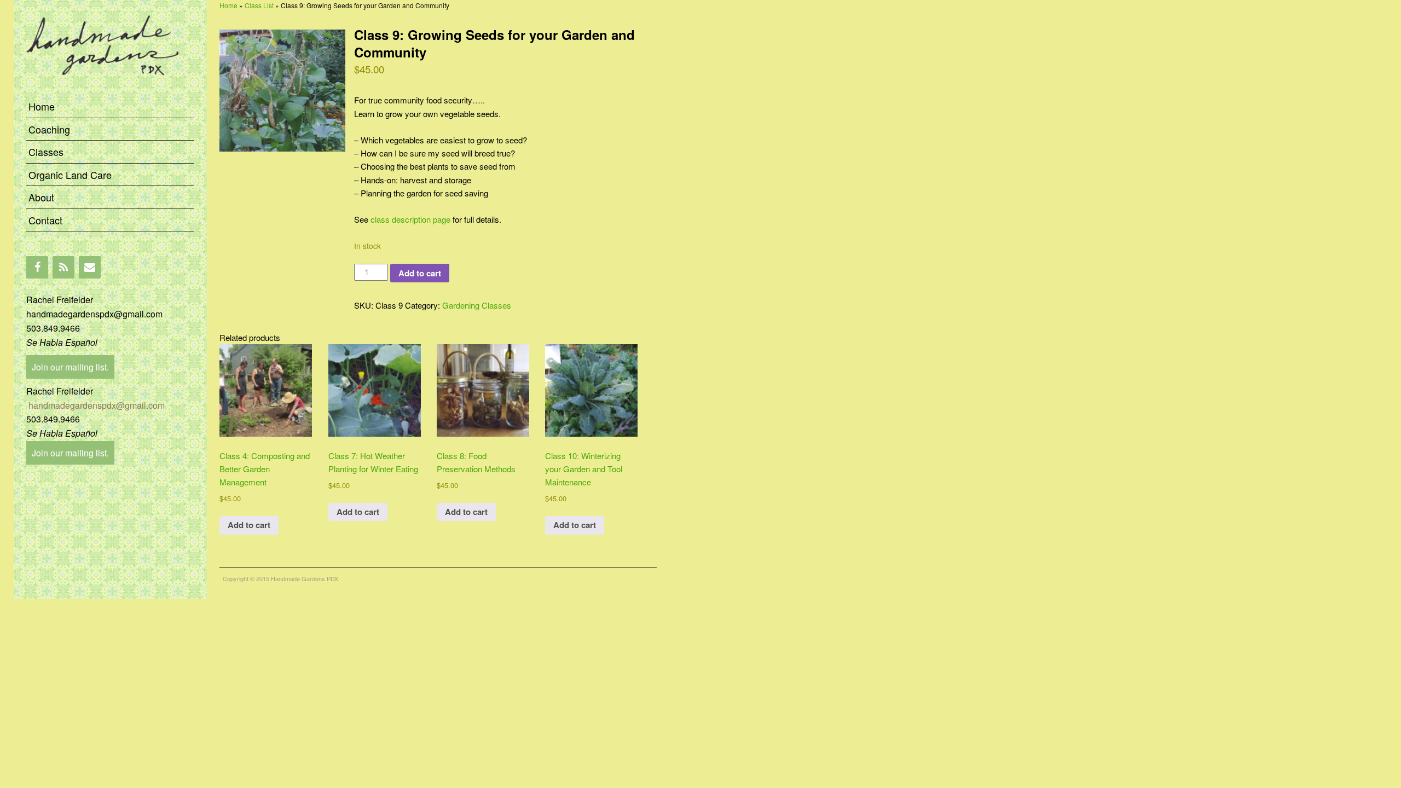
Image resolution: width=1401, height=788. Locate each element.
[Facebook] (37, 267)
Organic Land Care (70, 174)
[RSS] (63, 267)
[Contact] (90, 267)
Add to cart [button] (249, 525)
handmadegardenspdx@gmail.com (95, 405)
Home (41, 106)
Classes (45, 151)
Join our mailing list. (70, 367)
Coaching (49, 129)
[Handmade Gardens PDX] (110, 88)
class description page (410, 219)
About (41, 197)
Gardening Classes (476, 305)
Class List (259, 5)
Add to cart (419, 273)
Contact (45, 220)
